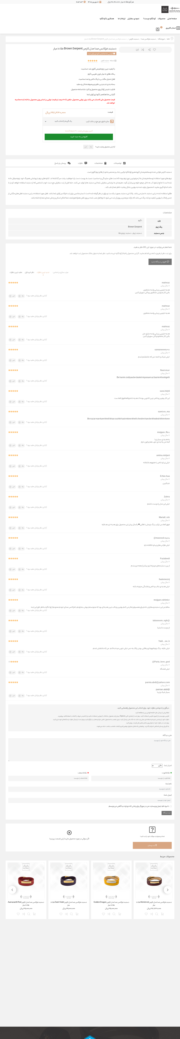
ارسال (148, 49)
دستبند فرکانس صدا (148, 39)
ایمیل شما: (168, 795)
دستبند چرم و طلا (124, 233)
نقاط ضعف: (82, 773)
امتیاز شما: (168, 765)
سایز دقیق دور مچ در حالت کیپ (97, 121)
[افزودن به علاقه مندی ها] (146, 914)
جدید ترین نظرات (43, 272)
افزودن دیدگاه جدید (158, 262)
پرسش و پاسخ (60, 163)
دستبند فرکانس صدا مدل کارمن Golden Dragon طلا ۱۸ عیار (111, 904)
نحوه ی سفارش (133, 18)
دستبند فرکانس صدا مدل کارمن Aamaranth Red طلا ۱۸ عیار (26, 904)
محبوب (154, 49)
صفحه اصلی (172, 18)
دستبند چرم (137, 233)
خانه (168, 39)
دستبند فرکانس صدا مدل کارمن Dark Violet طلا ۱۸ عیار (69, 904)
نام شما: (168, 784)
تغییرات (136, 49)
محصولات (161, 18)
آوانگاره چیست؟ (149, 18)
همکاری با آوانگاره (107, 18)
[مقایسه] (152, 914)
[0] (158, 29)
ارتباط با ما (121, 18)
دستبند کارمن (134, 39)
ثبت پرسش (151, 845)
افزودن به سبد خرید (79, 136)
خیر (86, 147)
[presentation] (124, 83)
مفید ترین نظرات (16, 272)
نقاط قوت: (166, 773)
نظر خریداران (29, 272)
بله (91, 147)
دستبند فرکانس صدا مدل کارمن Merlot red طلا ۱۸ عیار (154, 904)
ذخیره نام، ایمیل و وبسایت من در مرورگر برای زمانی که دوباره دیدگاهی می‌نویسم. (138, 806)
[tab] (119, 162)
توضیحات (118, 163)
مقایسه (142, 49)
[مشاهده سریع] (157, 914)
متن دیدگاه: (167, 735)
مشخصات (98, 163)
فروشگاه (161, 39)
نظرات (80, 163)
